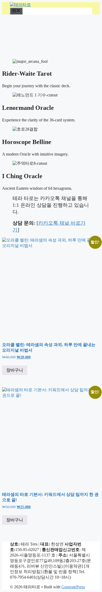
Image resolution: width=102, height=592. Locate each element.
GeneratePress (73, 587)
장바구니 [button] (14, 370)
